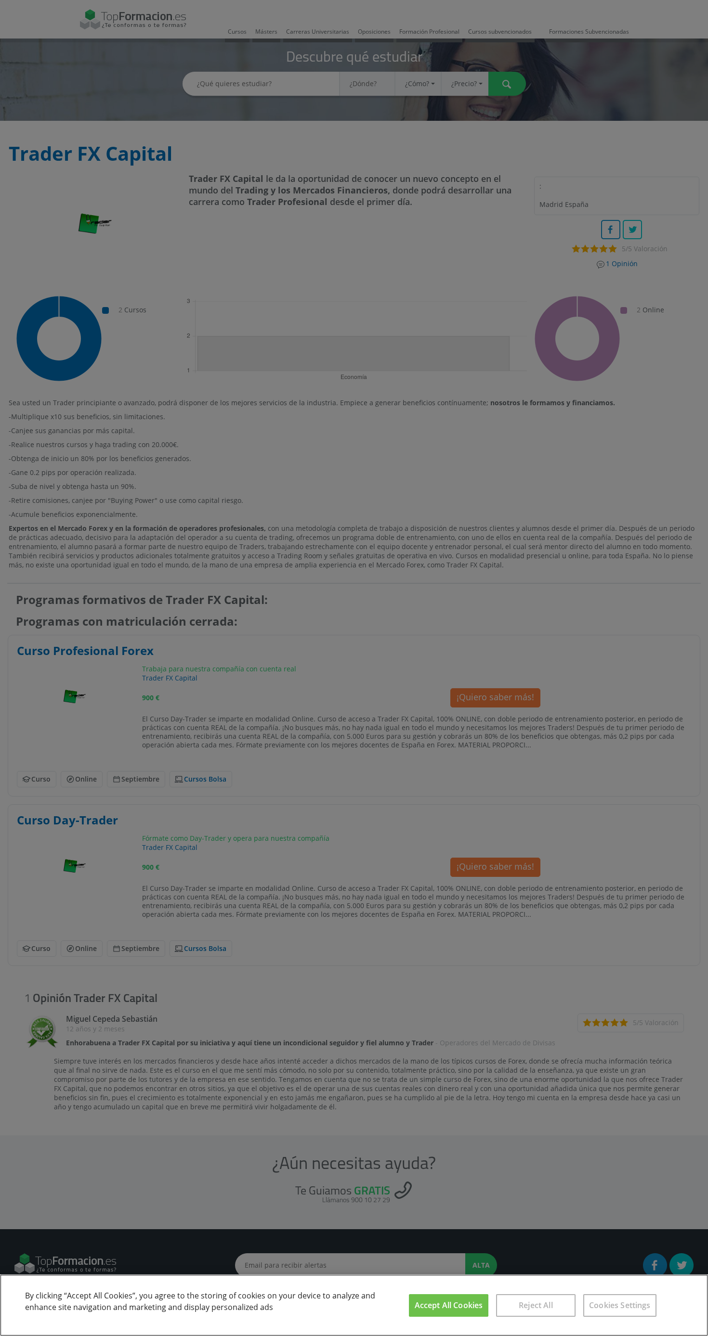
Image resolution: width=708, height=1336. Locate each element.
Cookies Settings (620, 1305)
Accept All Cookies (449, 1305)
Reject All (536, 1305)
